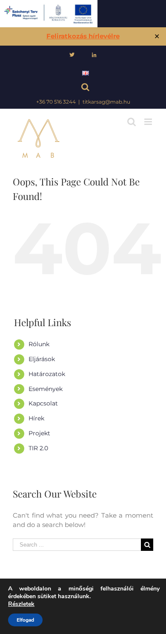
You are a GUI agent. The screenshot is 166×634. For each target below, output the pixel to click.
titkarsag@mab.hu (106, 101)
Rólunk (39, 344)
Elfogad (25, 620)
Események (46, 389)
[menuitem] (72, 55)
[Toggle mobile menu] (148, 121)
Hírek (36, 418)
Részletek (21, 604)
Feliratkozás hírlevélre (83, 36)
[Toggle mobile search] (131, 121)
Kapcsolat (43, 403)
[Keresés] (83, 88)
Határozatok (47, 374)
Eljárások (42, 359)
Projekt (39, 433)
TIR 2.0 (38, 448)
